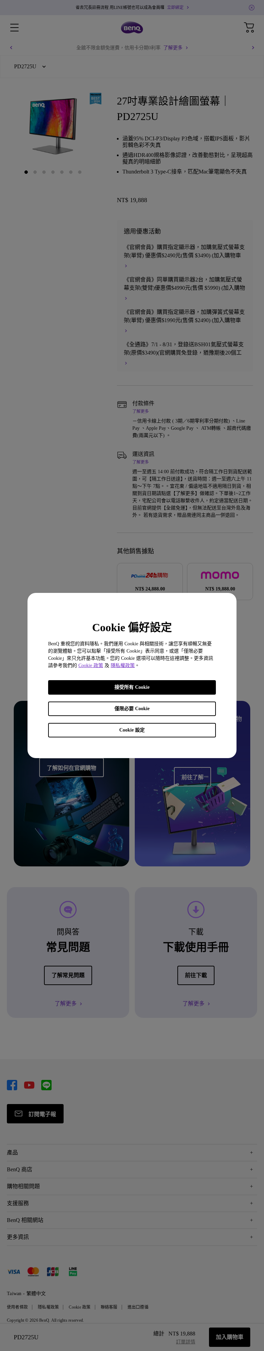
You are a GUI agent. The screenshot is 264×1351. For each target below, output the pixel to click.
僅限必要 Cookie (132, 708)
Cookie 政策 (90, 665)
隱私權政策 (123, 665)
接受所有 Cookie (132, 687)
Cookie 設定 (132, 730)
